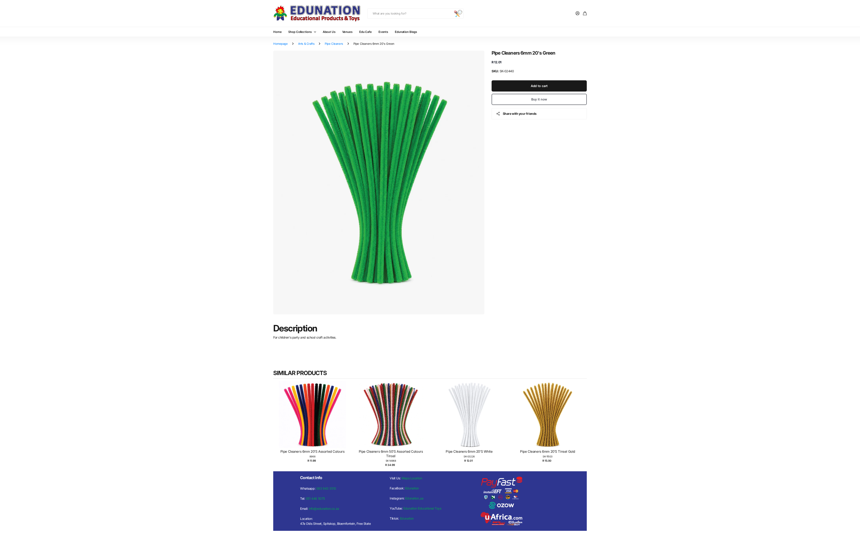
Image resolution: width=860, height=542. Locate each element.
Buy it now (539, 99)
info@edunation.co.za (324, 508)
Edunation (412, 488)
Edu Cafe (365, 32)
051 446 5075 (315, 498)
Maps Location (412, 478)
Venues (347, 32)
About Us (329, 32)
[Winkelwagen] (585, 13)
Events (383, 32)
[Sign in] (578, 13)
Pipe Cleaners (334, 43)
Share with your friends (520, 113)
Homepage (280, 43)
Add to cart (539, 85)
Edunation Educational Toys (422, 508)
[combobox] (415, 14)
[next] (582, 424)
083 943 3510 (326, 488)
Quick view (314, 419)
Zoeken (458, 14)
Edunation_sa (414, 498)
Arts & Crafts (306, 43)
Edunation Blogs (406, 32)
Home (277, 32)
